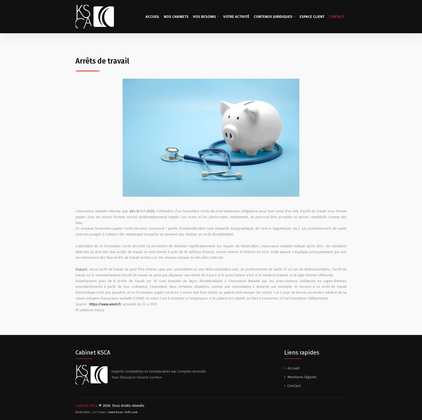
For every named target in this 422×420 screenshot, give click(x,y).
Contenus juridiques (273, 16)
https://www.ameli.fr (105, 304)
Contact (336, 16)
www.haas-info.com (122, 412)
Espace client (312, 16)
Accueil (152, 16)
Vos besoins (204, 16)
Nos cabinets (176, 16)
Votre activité (236, 16)
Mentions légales (301, 377)
